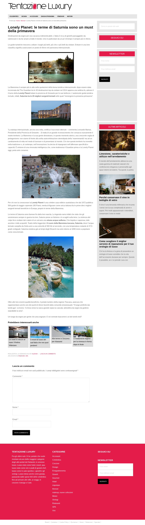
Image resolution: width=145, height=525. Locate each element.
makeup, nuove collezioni (62, 492)
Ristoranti (56, 503)
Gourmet (55, 478)
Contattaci (54, 522)
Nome (15, 407)
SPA (26, 356)
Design (55, 467)
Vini (54, 511)
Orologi (55, 500)
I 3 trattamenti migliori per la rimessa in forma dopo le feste (82, 341)
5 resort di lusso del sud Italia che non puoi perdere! (39, 342)
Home (81, 522)
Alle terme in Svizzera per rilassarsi (60, 340)
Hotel (54, 482)
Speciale (97, 522)
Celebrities (56, 460)
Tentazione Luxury (40, 7)
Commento (17, 376)
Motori (54, 496)
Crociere (55, 463)
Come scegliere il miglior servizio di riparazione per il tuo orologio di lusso (116, 244)
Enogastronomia (59, 471)
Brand (47, 522)
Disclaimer (74, 522)
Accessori (56, 456)
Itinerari (21, 356)
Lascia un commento (48, 354)
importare (56, 485)
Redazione (88, 522)
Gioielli (55, 474)
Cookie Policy (64, 522)
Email (15, 419)
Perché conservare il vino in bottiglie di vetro (114, 198)
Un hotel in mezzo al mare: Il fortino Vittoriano (17, 342)
